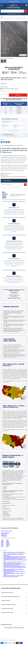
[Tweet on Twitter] (4, 142)
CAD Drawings (4, 536)
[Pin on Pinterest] (9, 142)
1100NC (8, 543)
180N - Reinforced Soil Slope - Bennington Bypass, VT (15, 563)
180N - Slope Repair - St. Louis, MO (11, 576)
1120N (7, 545)
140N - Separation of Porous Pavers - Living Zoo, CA (14, 556)
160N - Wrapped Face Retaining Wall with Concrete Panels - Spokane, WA (14, 572)
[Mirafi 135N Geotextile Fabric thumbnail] (2, 61)
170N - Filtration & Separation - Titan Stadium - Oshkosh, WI (15, 560)
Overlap (5, 125)
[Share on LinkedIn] (7, 142)
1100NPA (8, 544)
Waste (16, 125)
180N (7, 540)
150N (2, 544)
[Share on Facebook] (2, 142)
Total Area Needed (7, 121)
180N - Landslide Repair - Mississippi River (12, 562)
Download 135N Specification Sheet (17, 176)
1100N (7, 542)
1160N (7, 546)
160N (2, 545)
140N (2, 543)
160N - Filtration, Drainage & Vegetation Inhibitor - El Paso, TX (14, 574)
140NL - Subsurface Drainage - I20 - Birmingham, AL (14, 552)
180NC (7, 541)
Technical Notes (4, 535)
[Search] (25, 11)
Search (2, 638)
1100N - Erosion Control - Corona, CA (11, 564)
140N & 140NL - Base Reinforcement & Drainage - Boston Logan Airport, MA (14, 570)
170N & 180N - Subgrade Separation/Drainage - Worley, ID (15, 567)
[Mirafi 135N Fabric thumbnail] (5, 61)
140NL (2, 541)
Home (2, 17)
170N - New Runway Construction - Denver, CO (13, 558)
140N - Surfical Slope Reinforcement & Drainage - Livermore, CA (14, 555)
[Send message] (25, 184)
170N (2, 546)
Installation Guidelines (5, 532)
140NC (2, 542)
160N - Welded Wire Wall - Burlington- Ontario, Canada (15, 557)
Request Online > (14, 296)
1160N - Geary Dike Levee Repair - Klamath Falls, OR (14, 566)
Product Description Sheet (7, 530)
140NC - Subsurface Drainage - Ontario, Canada (13, 575)
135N (2, 540)
